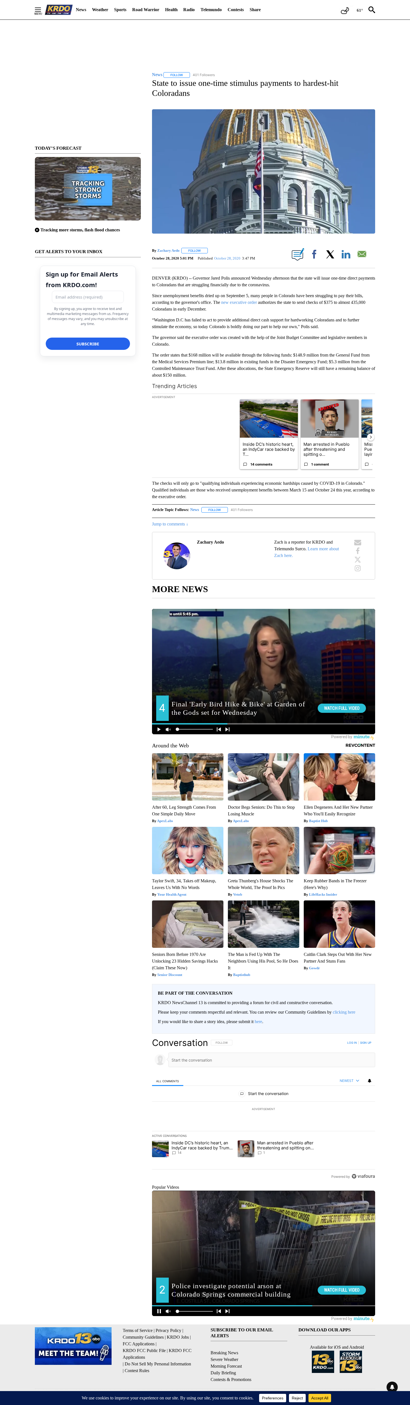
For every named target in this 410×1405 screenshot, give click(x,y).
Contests (236, 9)
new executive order (239, 302)
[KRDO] (59, 10)
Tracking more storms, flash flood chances (80, 229)
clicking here (344, 1012)
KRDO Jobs (178, 1337)
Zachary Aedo (168, 250)
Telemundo (211, 9)
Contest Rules (137, 1370)
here (258, 1021)
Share (255, 9)
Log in (352, 1042)
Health (171, 9)
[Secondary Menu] (42, 10)
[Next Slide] (370, 437)
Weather (100, 9)
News (81, 9)
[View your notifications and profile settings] (369, 1080)
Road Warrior (145, 9)
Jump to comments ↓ (170, 524)
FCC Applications (139, 1343)
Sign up (365, 1042)
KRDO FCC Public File (144, 1350)
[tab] (167, 1081)
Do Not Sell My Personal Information (158, 1364)
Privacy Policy (168, 1330)
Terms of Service (138, 1330)
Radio (189, 9)
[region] (263, 1109)
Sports (120, 9)
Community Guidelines (143, 1337)
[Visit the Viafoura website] (363, 1176)
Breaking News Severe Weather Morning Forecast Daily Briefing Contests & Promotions (231, 1366)
